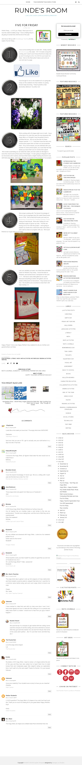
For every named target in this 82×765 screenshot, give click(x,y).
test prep (68, 424)
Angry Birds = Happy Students (69, 487)
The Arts (68, 355)
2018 (60, 449)
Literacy (13, 358)
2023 (60, 440)
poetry (68, 400)
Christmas (68, 314)
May (61, 480)
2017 (59, 452)
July (61, 476)
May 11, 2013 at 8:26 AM (11, 659)
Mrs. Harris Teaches (12, 574)
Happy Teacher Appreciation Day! (70, 501)
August (62, 473)
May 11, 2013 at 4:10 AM (11, 603)
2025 (60, 438)
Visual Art (68, 362)
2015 (59, 457)
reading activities (45, 358)
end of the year (68, 392)
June (61, 478)
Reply (49, 446)
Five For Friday (64, 498)
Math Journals (68, 344)
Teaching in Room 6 (12, 436)
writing (4, 359)
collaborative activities (68, 385)
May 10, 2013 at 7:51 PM (11, 427)
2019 (60, 447)
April (61, 510)
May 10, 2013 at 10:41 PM (11, 531)
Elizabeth (9, 529)
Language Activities (68, 329)
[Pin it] (14, 363)
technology (68, 420)
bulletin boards (68, 377)
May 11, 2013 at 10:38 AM (11, 697)
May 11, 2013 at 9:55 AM (11, 680)
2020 (60, 445)
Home (28, 2)
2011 (59, 522)
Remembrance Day (68, 347)
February (62, 515)
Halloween (68, 325)
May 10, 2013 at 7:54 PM (11, 453)
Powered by (64, 39)
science (68, 413)
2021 (59, 442)
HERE (30, 141)
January (62, 517)
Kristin (8, 657)
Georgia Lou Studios (58, 762)
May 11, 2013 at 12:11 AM (11, 576)
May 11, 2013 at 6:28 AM (11, 642)
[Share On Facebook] (11, 363)
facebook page (24, 52)
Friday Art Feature (68, 321)
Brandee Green (11, 470)
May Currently (64, 508)
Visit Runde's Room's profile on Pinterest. (68, 690)
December (63, 464)
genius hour (68, 396)
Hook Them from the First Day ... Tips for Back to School (71, 206)
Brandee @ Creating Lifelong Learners (17, 479)
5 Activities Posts (68, 310)
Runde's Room (14, 621)
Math (18, 358)
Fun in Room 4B (10, 566)
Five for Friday (6, 358)
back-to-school (68, 370)
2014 (60, 459)
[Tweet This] (8, 363)
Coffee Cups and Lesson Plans (15, 521)
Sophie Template (39, 762)
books (68, 373)
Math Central (9, 687)
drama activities (68, 388)
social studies (68, 417)
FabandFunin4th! (11, 451)
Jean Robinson (10, 487)
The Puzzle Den (11, 640)
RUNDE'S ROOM (41, 10)
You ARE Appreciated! (66, 503)
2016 (60, 454)
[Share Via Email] (17, 363)
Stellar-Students (11, 695)
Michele (8, 504)
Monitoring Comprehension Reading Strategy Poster (34, 219)
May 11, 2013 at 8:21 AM (15, 622)
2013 (59, 461)
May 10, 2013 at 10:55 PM (11, 555)
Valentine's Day (68, 359)
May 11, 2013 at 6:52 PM (11, 721)
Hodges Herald (10, 545)
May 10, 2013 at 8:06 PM (11, 472)
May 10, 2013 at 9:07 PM (11, 489)
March (62, 512)
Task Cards (68, 351)
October (62, 468)
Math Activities (25, 358)
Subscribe (68, 34)
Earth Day (68, 318)
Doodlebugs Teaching (22, 39)
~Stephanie (9, 425)
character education (68, 381)
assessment (68, 366)
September (63, 471)
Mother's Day (35, 358)
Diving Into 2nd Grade (12, 496)
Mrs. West (9, 719)
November (63, 466)
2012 (59, 520)
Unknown (9, 601)
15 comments (5, 357)
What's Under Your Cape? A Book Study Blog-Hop (70, 292)
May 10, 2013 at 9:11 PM (11, 506)
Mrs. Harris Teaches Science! (14, 593)
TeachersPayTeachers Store (44, 2)
